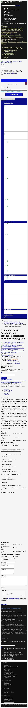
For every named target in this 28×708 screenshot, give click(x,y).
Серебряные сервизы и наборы (18, 205)
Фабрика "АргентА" (12, 308)
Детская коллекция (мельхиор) (15, 251)
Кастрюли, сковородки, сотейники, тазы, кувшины (17, 243)
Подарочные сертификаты (16, 37)
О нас (5, 11)
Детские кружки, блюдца (16, 185)
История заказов (12, 42)
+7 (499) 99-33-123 (8, 53)
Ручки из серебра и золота (17, 212)
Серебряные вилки (15, 146)
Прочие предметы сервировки (18, 148)
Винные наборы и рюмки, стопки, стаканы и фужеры (17, 240)
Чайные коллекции (15, 203)
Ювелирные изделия (9, 275)
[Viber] (2, 637)
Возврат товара (10, 35)
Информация (4, 26)
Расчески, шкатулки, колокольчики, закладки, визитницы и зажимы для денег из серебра (18, 218)
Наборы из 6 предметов (16, 151)
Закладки (19, 42)
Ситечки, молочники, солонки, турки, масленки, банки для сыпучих (18, 247)
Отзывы (6, 317)
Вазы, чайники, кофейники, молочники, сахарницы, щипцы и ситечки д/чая (18, 173)
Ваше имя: (3, 560)
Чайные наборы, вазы (15, 238)
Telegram (6, 57)
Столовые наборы (8, 380)
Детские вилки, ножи (15, 182)
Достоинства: (4, 564)
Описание (6, 389)
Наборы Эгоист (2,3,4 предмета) (18, 150)
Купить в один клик (6, 379)
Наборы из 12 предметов (16, 153)
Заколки (15, 276)
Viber (5, 58)
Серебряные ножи (15, 147)
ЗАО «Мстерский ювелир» (14, 299)
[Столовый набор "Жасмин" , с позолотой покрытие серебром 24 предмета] (14, 343)
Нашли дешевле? (8, 15)
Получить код (14, 94)
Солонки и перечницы (16, 168)
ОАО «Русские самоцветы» (14, 302)
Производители (5, 37)
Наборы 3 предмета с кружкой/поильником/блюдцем (18, 197)
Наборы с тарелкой (15, 259)
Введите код (5, 590)
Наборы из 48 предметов (16, 156)
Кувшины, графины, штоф (17, 160)
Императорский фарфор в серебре (16, 200)
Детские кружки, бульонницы (18, 252)
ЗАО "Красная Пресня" (13, 298)
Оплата (6, 8)
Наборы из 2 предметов (16, 255)
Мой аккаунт (4, 40)
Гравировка (7, 12)
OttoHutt (9, 295)
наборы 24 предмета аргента (13, 382)
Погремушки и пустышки (17, 184)
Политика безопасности (10, 18)
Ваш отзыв (3, 575)
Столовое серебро (8, 103)
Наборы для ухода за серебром (18, 273)
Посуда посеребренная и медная (15, 236)
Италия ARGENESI (12, 301)
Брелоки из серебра (15, 214)
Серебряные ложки (15, 144)
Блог (5, 316)
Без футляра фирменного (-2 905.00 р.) (12, 369)
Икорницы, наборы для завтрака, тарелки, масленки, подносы (17, 166)
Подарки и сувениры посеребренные (17, 264)
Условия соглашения (9, 19)
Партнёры (3, 39)
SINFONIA (13, 269)
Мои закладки (7, 700)
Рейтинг (3, 586)
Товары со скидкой (11, 39)
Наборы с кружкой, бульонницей (15, 257)
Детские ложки (14, 181)
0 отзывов (3, 353)
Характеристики (8, 390)
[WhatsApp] (1, 637)
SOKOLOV (10, 296)
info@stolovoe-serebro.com (10, 50)
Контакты (3, 35)
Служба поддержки (6, 33)
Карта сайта (18, 35)
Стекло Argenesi (21, 265)
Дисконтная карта (8, 16)
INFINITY (12, 266)
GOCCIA (12, 268)
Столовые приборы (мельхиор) (15, 224)
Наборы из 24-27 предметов (17, 154)
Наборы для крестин (15, 192)
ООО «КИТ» (10, 303)
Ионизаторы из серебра (16, 213)
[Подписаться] (1, 647)
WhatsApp (6, 55)
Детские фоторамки (15, 254)
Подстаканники (14, 170)
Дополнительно (5, 36)
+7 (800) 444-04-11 (8, 51)
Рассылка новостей (9, 702)
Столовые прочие (8, 221)
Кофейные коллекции (15, 202)
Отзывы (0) (7, 391)
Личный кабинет (8, 697)
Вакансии (6, 21)
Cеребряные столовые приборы (15, 143)
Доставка (6, 14)
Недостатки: (4, 569)
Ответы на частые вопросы (11, 9)
